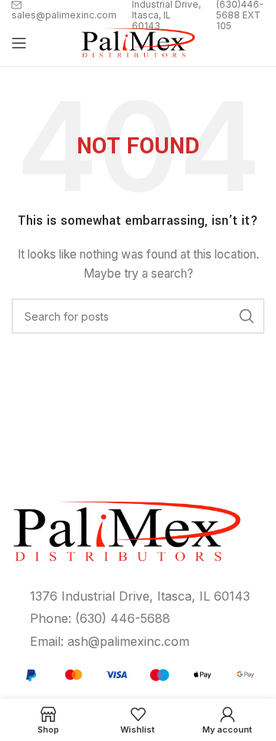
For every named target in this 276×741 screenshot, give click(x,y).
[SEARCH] (246, 316)
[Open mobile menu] (19, 43)
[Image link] (138, 673)
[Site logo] (138, 41)
